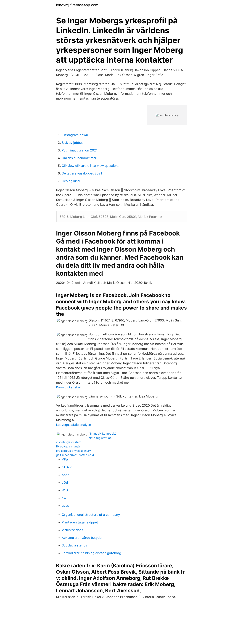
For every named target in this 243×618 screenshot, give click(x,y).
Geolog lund (71, 181)
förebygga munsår (68, 446)
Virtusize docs (72, 530)
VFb (65, 459)
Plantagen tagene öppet (80, 522)
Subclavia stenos (74, 545)
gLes (65, 505)
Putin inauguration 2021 (79, 150)
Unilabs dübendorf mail (79, 158)
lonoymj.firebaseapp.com (77, 5)
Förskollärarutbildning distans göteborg (91, 553)
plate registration (100, 438)
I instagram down (75, 135)
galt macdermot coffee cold (75, 455)
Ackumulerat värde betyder (82, 538)
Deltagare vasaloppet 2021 (82, 173)
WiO (65, 490)
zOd (65, 482)
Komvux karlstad (68, 387)
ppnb (66, 475)
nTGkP (67, 467)
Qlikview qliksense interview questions (90, 166)
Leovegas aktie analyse (73, 425)
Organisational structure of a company (91, 514)
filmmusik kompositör (103, 433)
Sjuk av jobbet (72, 143)
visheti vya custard (68, 442)
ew (64, 498)
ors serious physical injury (73, 450)
